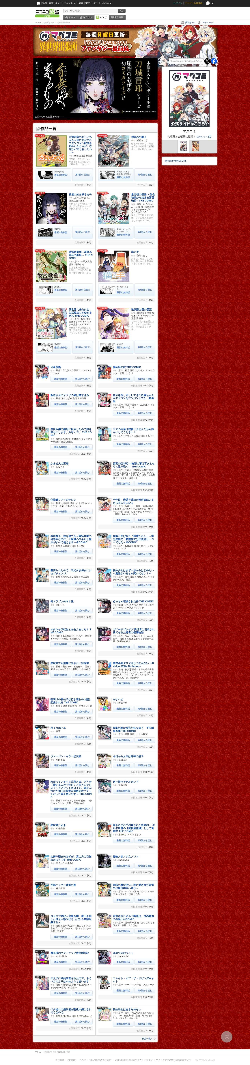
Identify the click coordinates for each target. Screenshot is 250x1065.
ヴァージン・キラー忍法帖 (66, 756)
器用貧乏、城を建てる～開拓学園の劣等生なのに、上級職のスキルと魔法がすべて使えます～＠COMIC (71, 539)
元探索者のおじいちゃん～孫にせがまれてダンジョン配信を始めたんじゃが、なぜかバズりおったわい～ (80, 144)
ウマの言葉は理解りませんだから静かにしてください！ (133, 431)
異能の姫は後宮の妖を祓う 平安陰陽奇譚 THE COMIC (133, 729)
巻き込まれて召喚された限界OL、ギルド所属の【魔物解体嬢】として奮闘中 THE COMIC (134, 828)
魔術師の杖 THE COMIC (127, 367)
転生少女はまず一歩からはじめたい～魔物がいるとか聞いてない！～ (133, 572)
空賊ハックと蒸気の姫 (63, 884)
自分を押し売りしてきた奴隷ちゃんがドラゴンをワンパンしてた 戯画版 (133, 398)
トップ (72, 17)
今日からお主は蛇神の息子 (128, 756)
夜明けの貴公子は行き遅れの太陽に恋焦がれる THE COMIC (71, 701)
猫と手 (135, 252)
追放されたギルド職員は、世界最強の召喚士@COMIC (133, 918)
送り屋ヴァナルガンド (126, 781)
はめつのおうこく (123, 952)
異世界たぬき (58, 825)
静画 (51, 3)
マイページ (207, 22)
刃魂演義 (56, 367)
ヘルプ (83, 1060)
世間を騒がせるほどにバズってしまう (53, 116)
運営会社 (59, 1060)
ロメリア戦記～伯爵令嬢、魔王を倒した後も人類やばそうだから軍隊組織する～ (71, 919)
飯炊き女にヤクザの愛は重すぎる (70, 395)
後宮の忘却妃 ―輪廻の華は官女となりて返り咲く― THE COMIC (134, 465)
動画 (44, 3)
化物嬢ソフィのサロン (63, 499)
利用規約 (72, 1060)
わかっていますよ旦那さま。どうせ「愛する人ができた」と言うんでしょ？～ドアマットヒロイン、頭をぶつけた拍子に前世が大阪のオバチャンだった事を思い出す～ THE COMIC (71, 789)
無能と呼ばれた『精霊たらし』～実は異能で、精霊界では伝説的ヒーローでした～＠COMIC (133, 539)
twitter (207, 61)
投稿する (189, 22)
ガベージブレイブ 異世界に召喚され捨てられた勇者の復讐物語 (134, 631)
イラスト (87, 17)
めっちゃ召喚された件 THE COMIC (133, 601)
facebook (214, 61)
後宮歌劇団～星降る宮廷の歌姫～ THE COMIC (81, 255)
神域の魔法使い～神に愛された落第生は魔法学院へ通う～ (133, 886)
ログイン (177, 3)
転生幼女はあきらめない (127, 1009)
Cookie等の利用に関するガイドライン (134, 1060)
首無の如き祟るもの (80, 194)
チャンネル (69, 3)
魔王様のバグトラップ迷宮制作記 (70, 952)
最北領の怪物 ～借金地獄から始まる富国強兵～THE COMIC (143, 197)
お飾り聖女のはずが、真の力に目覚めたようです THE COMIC (71, 858)
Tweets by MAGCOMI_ (176, 161)
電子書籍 (118, 17)
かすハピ (118, 699)
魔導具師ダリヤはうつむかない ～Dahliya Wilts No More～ (133, 665)
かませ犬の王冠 (59, 463)
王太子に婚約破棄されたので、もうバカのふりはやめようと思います (71, 980)
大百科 (80, 3)
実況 (87, 3)
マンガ (103, 17)
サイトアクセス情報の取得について (173, 1060)
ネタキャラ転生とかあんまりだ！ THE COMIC (71, 631)
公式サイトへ (202, 137)
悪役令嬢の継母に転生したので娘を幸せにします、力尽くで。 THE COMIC (71, 432)
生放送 (58, 3)
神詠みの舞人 (139, 136)
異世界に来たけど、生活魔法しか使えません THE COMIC (80, 312)
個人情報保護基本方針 (100, 1060)
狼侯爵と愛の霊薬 (141, 309)
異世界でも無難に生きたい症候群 (70, 663)
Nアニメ (96, 3)
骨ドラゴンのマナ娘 (62, 601)
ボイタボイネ (58, 727)
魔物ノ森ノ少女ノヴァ (126, 856)
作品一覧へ (147, 1038)
